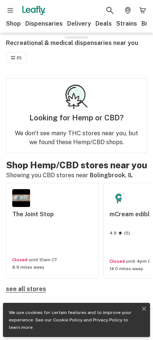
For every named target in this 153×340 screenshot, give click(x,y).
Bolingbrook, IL (111, 175)
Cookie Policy (67, 320)
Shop (13, 23)
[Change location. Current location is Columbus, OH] (127, 10)
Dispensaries (44, 23)
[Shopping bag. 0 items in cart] (142, 10)
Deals (103, 23)
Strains (126, 23)
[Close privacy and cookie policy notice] (144, 309)
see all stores (26, 288)
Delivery (79, 23)
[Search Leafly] (109, 10)
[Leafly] (34, 10)
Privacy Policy (107, 320)
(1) (19, 57)
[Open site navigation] (10, 10)
